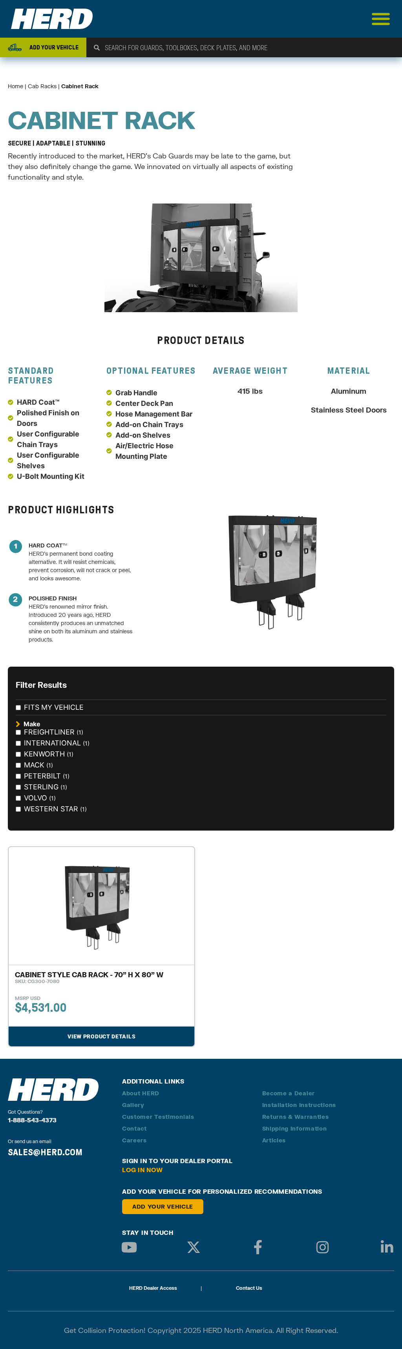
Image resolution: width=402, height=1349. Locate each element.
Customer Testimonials (158, 1116)
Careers (134, 1140)
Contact (134, 1128)
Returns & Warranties (295, 1116)
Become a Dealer (288, 1093)
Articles (274, 1140)
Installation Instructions (299, 1105)
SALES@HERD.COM (45, 1152)
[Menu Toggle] (381, 19)
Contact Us (249, 1288)
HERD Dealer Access (153, 1288)
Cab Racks (42, 86)
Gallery (133, 1105)
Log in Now (142, 1169)
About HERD (140, 1093)
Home (15, 86)
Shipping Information (294, 1128)
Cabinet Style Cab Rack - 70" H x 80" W (89, 975)
